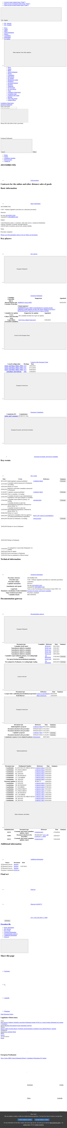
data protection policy (55, 1122)
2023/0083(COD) (13, 217)
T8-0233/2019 (37, 518)
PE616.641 (48, 654)
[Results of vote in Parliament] (46, 532)
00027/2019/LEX (41, 695)
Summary (62, 481)
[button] (27, 1051)
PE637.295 (36, 515)
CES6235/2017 (39, 839)
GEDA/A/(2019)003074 (46, 515)
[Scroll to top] (14, 946)
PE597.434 (48, 648)
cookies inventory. (39, 1124)
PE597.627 (48, 650)
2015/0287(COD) (10, 215)
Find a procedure (5, 106)
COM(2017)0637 (38, 492)
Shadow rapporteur (23, 306)
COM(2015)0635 (38, 481)
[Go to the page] (46, 546)
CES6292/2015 (39, 832)
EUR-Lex (16, 870)
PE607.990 (48, 652)
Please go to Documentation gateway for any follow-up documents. (19, 235)
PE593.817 (48, 646)
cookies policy (26, 1124)
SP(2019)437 (36, 737)
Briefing (16, 864)
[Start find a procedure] (14, 116)
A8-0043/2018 (37, 500)
